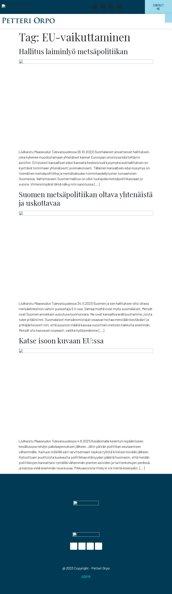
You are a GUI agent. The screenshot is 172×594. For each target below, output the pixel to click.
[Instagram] (119, 7)
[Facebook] (95, 7)
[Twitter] (103, 7)
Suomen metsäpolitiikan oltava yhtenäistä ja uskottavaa (86, 198)
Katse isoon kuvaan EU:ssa (61, 340)
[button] (168, 18)
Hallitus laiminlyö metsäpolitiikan (73, 51)
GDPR (86, 576)
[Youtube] (111, 7)
